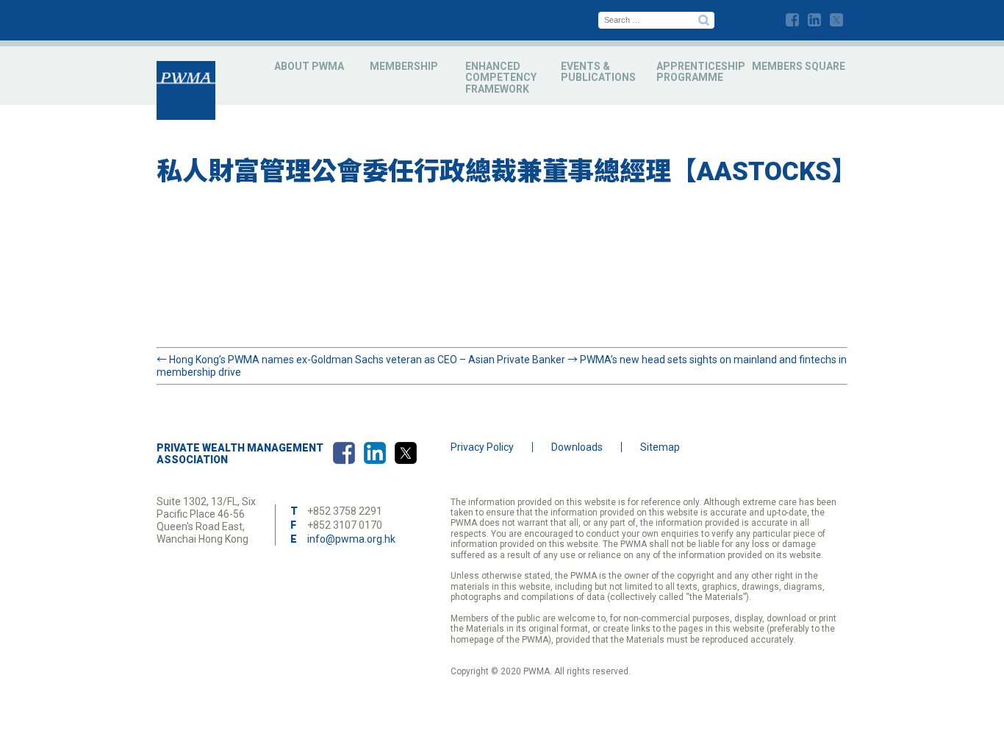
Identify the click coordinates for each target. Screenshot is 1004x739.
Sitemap (660, 447)
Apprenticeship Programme (700, 71)
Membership (404, 66)
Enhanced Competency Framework (501, 77)
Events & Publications (598, 71)
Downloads (577, 447)
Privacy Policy (482, 447)
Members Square (798, 66)
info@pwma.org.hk (351, 539)
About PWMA (309, 66)
